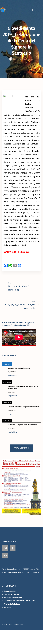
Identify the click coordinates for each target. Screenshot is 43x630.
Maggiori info (12, 375)
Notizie (30, 59)
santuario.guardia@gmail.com (14, 572)
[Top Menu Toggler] (39, 10)
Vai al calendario (21, 448)
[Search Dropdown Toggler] (32, 10)
